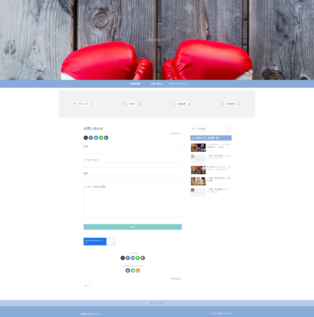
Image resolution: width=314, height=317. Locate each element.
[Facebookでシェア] (91, 138)
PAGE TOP (158, 303)
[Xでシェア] (86, 138)
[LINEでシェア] (101, 138)
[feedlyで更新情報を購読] (133, 270)
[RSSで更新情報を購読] (138, 270)
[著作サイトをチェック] (128, 270)
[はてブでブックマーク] (96, 138)
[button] (106, 138)
